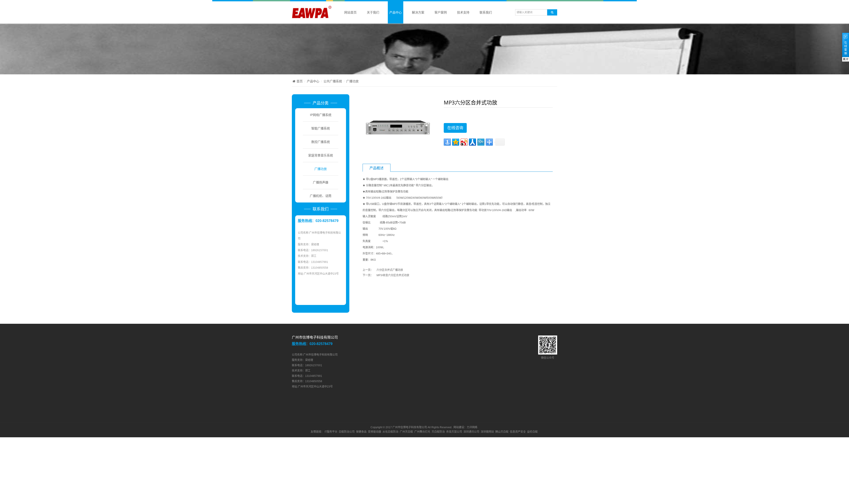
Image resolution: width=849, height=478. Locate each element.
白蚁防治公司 (347, 431)
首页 (299, 81)
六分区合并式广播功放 (390, 270)
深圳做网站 (487, 431)
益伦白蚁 (532, 431)
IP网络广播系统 (320, 115)
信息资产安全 (518, 431)
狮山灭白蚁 (502, 431)
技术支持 (463, 12)
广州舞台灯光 (422, 431)
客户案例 (440, 12)
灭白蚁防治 (438, 431)
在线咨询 (455, 128)
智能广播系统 (320, 128)
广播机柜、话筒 (320, 196)
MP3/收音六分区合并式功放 (393, 275)
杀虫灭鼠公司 (454, 431)
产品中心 (395, 12)
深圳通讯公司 (471, 431)
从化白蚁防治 (390, 431)
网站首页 (350, 12)
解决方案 (418, 12)
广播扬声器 (320, 182)
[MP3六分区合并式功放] (397, 127)
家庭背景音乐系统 (320, 155)
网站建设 (458, 427)
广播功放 (352, 81)
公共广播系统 (332, 81)
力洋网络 (472, 427)
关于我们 (373, 12)
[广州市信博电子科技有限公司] (312, 17)
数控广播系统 (320, 142)
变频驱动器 (374, 431)
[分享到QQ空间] (455, 142)
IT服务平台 (331, 431)
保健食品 (361, 431)
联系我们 (486, 12)
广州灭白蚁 (406, 431)
